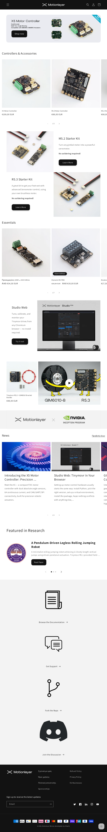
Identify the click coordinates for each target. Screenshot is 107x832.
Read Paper (39, 562)
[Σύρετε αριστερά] (48, 124)
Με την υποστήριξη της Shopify (60, 826)
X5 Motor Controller (9, 111)
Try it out (20, 341)
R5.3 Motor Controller (60, 111)
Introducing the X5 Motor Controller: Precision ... (22, 477)
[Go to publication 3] (55, 571)
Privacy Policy (75, 777)
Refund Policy (75, 771)
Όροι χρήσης (44, 777)
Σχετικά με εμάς (45, 771)
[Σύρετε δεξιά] (59, 124)
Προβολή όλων (98, 436)
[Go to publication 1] (51, 571)
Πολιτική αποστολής (47, 783)
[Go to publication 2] (53, 571)
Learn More (68, 162)
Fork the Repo (51, 710)
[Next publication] (61, 571)
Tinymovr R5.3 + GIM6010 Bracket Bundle (19, 396)
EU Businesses (76, 783)
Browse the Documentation (51, 622)
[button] (8, 5)
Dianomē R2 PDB (58, 280)
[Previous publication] (45, 571)
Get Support (51, 666)
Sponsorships (44, 789)
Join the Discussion (51, 754)
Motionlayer (45, 826)
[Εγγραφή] (50, 804)
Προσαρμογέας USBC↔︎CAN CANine (16, 280)
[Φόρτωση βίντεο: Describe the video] (69, 383)
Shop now (19, 33)
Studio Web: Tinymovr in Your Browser (74, 477)
